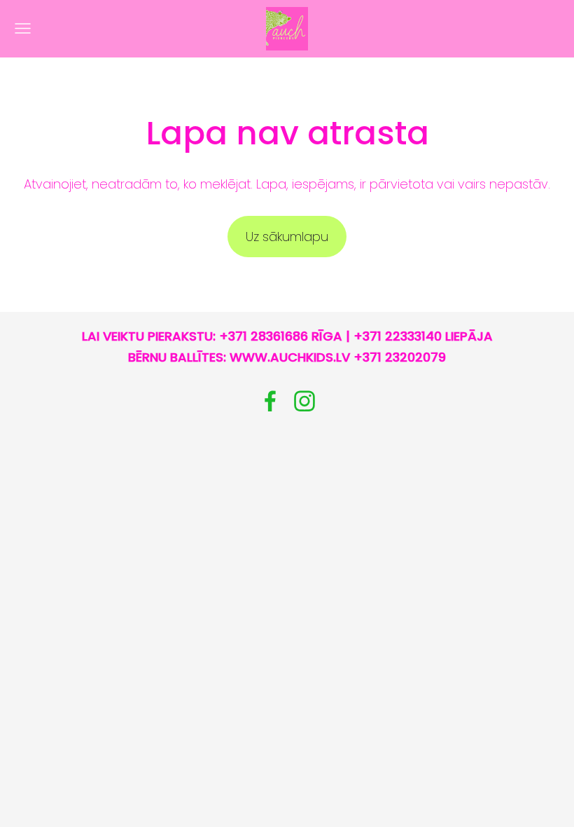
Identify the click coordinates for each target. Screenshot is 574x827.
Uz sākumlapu (287, 236)
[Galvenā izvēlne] (23, 28)
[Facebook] (270, 401)
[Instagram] (304, 401)
